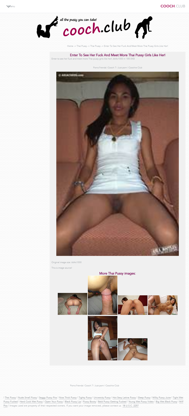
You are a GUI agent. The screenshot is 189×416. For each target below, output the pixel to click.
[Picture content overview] (102, 314)
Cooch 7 (112, 68)
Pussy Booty (89, 402)
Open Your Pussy (54, 402)
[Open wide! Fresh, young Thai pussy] (132, 360)
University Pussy (102, 397)
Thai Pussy (82, 46)
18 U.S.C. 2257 (131, 406)
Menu (11, 6)
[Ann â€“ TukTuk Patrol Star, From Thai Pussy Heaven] (163, 314)
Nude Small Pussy (27, 397)
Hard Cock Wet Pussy (31, 402)
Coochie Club (135, 68)
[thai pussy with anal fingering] (102, 360)
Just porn (122, 68)
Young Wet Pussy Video (141, 402)
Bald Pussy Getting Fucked (112, 402)
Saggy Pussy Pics (48, 397)
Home (70, 46)
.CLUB (173, 6)
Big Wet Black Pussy (166, 402)
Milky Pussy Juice (161, 397)
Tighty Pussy (85, 397)
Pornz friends (99, 68)
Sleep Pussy (144, 397)
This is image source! (61, 268)
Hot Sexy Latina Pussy (124, 397)
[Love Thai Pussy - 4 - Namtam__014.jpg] (72, 314)
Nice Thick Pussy (68, 397)
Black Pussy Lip (73, 402)
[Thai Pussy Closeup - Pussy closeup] (132, 314)
